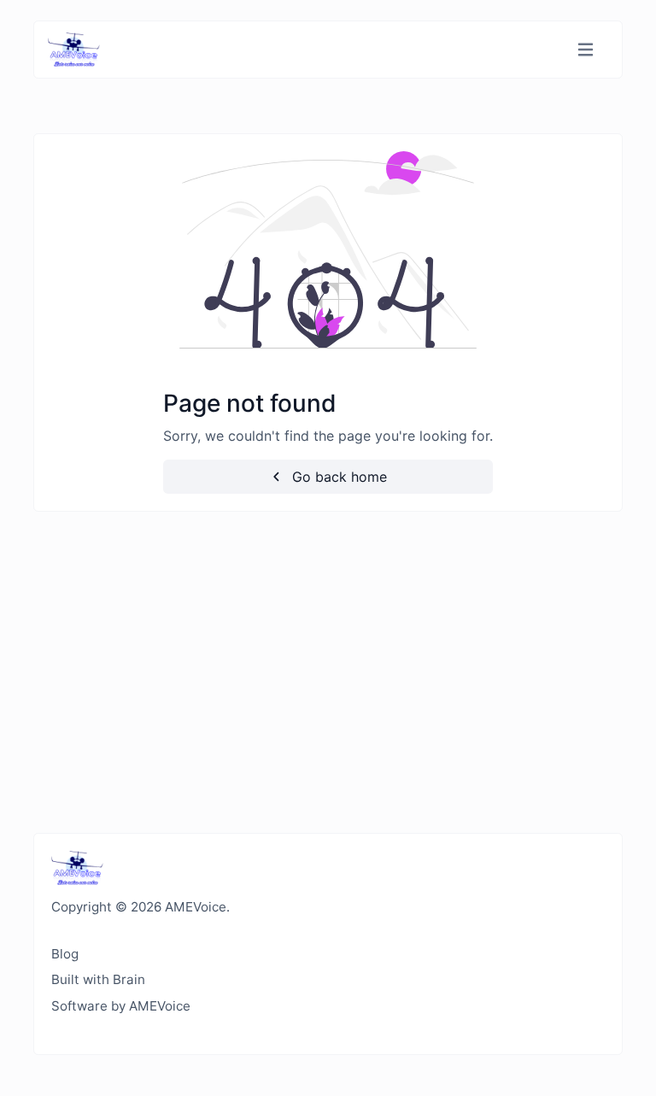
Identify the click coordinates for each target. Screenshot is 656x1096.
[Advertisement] (328, 672)
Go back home (337, 476)
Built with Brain (98, 979)
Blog (65, 954)
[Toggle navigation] (585, 50)
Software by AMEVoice (120, 1006)
